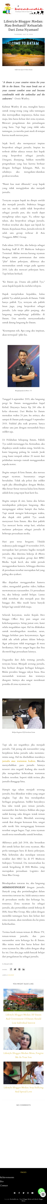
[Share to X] (15, 969)
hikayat (11, 975)
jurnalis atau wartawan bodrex (18, 761)
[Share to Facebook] (11, 969)
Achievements (7, 1177)
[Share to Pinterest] (19, 969)
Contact (4, 1185)
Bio (2, 1181)
